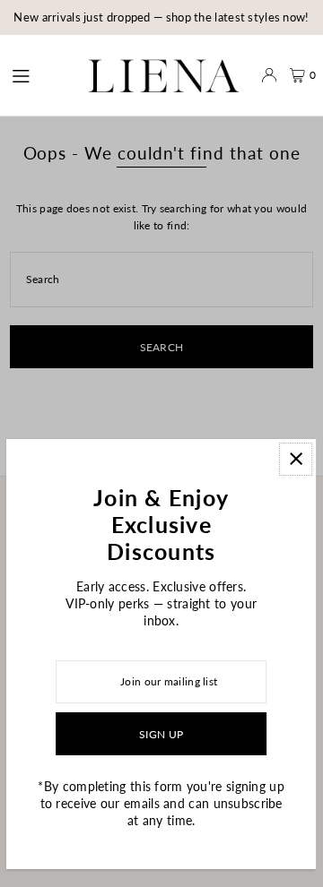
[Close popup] (296, 459)
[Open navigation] (34, 74)
